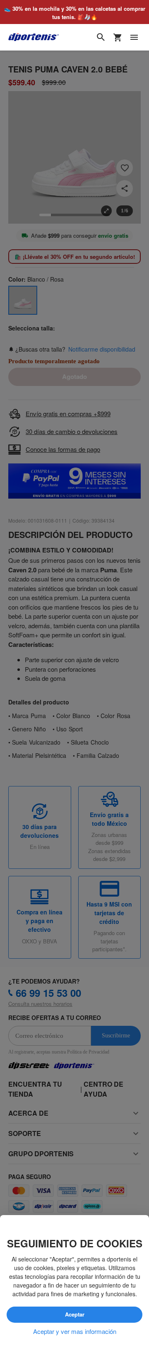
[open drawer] (134, 37)
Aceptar (74, 1315)
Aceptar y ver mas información (74, 1331)
